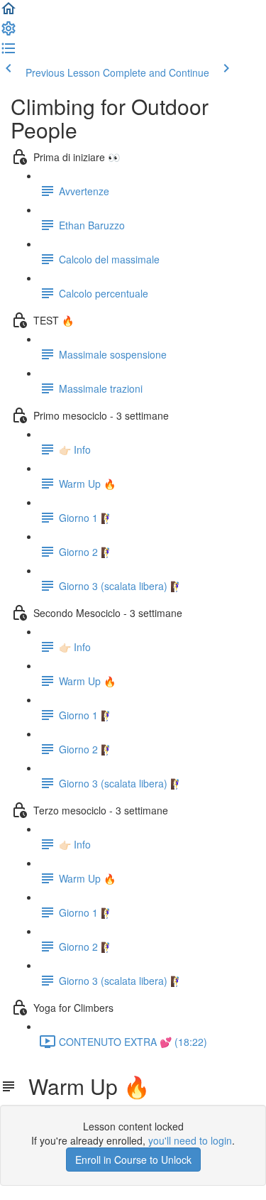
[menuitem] (8, 33)
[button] (8, 13)
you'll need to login (190, 1140)
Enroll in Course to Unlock (133, 1159)
